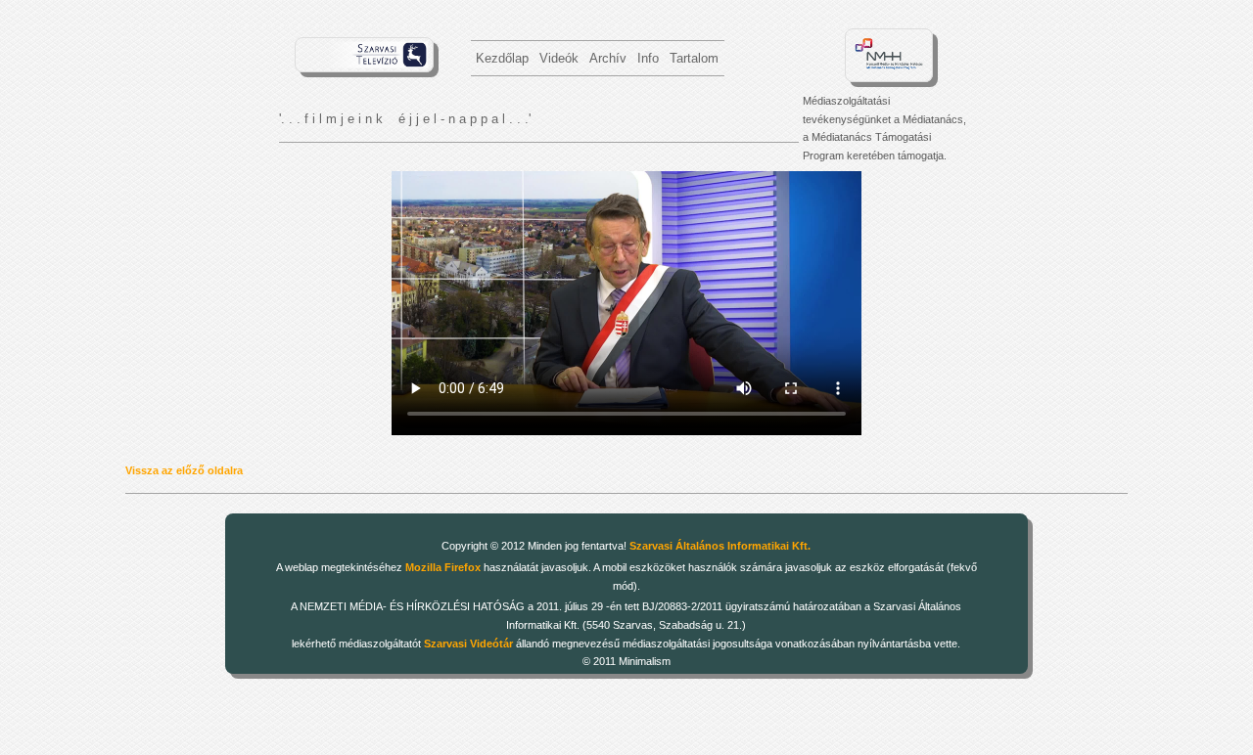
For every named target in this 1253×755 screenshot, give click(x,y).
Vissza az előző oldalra (184, 470)
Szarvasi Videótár (468, 643)
